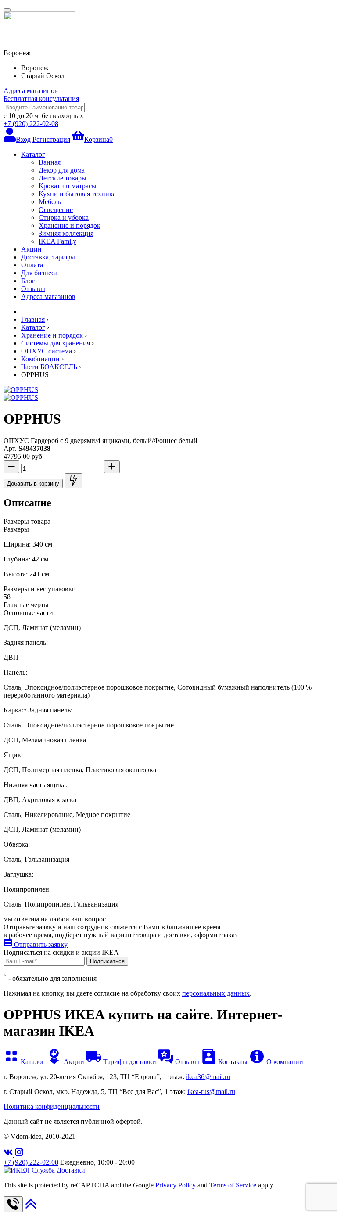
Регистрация (51, 139)
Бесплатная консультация (41, 98)
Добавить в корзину (33, 483)
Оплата (32, 265)
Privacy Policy (175, 1185)
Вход (23, 139)
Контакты (232, 1061)
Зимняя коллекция (66, 233)
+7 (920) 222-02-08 (31, 123)
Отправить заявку (40, 944)
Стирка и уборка (64, 217)
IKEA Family (57, 241)
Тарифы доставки (129, 1061)
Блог (28, 280)
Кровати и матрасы (68, 186)
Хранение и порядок (69, 225)
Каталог (33, 154)
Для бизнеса (39, 273)
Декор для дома (62, 170)
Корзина (98, 139)
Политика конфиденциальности (52, 1106)
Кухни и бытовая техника (77, 194)
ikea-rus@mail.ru (211, 1091)
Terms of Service (232, 1185)
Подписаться (107, 961)
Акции (31, 249)
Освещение (56, 209)
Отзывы (33, 288)
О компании (284, 1061)
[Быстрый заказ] (73, 480)
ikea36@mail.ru (208, 1076)
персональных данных (216, 993)
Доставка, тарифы (48, 257)
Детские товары (62, 178)
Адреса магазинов (31, 90)
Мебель (50, 201)
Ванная (50, 162)
